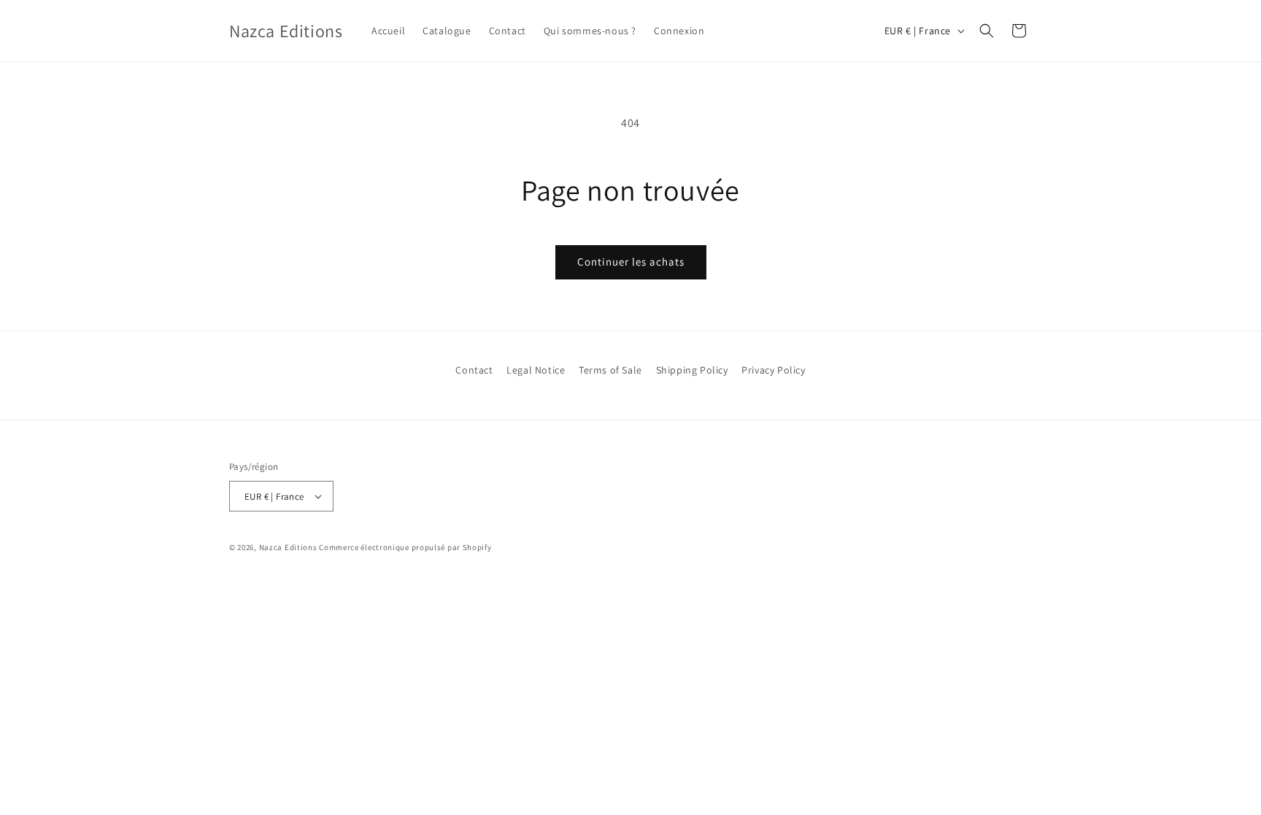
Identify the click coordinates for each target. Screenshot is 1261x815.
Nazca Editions (288, 547)
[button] (987, 31)
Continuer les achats (631, 262)
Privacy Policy (773, 369)
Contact (474, 369)
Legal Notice (535, 369)
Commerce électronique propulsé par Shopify (405, 547)
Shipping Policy (692, 369)
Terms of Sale (610, 369)
